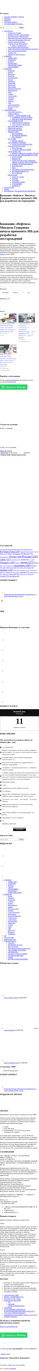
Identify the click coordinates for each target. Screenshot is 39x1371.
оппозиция (33, 570)
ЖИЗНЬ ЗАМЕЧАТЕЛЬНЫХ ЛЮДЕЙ (25, 153)
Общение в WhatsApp (16, 387)
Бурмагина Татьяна (14, 33)
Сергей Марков (16, 559)
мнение (6, 570)
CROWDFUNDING (11, 22)
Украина (7, 562)
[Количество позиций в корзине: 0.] (2, 601)
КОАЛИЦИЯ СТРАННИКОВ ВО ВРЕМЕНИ (20, 191)
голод (4, 785)
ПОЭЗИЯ (15, 180)
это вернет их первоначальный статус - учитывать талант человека (19, 769)
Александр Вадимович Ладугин (19, 40)
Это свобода (6, 791)
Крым (19, 554)
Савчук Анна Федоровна (16, 42)
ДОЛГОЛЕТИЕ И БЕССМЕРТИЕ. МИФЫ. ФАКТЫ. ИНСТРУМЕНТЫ (24, 161)
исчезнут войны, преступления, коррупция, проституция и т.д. (17, 758)
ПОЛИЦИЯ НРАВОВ (19, 135)
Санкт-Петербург (14, 105)
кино (6, 568)
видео (27, 562)
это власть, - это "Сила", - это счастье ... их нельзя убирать (19, 800)
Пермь (10, 108)
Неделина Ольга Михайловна (18, 36)
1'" (3, 809)
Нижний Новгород (14, 89)
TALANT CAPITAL (15, 112)
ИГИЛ (11, 554)
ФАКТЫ (15, 178)
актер (17, 563)
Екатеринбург (13, 78)
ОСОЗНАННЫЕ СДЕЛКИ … (14, 24)
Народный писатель (15, 128)
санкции (25, 572)
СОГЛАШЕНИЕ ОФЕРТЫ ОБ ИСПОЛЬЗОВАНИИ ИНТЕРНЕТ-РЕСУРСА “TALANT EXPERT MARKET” (19, 1311)
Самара (10, 94)
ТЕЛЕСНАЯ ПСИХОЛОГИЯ (22, 144)
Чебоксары (11, 83)
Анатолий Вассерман (15, 549)
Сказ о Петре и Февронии (21, 124)
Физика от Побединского (16, 54)
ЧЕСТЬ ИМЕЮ (17, 133)
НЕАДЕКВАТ (17, 137)
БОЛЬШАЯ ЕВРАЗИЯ (15, 955)
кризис (30, 568)
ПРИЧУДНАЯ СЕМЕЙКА (21, 123)
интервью (22, 565)
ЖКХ (14, 168)
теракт (5, 574)
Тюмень (10, 101)
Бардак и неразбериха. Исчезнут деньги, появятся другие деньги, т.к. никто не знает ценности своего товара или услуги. (19, 752)
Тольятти (11, 98)
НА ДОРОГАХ (17, 173)
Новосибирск (12, 90)
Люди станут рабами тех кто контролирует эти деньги (18, 813)
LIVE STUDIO (9, 187)
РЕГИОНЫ (8, 894)
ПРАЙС (6, 189)
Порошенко (4, 557)
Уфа (9, 103)
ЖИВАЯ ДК (16, 159)
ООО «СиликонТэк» (19, 45)
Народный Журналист (15, 126)
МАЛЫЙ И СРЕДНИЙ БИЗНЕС (23, 169)
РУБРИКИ (7, 880)
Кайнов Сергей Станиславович (19, 35)
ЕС (36, 552)
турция (4, 576)
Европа (4, 554)
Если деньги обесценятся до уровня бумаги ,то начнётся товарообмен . (18, 764)
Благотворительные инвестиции (19, 948)
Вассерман (28, 549)
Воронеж (11, 76)
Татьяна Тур (12, 53)
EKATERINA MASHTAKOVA (18, 47)
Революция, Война (8, 782)
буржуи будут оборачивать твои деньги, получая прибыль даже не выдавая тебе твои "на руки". (18, 795)
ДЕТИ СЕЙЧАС (13, 114)
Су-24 (32, 559)
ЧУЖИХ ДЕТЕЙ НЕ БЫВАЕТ (22, 164)
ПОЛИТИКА (12, 63)
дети (5, 566)
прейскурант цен (10, 939)
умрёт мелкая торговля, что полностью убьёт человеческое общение (17, 805)
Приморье (11, 71)
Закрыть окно (5, 1354)
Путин (15, 556)
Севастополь (12, 96)
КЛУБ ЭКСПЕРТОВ (15, 130)
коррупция (14, 568)
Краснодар (11, 85)
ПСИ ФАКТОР (17, 166)
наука (16, 570)
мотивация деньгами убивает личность (15, 788)
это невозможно (7, 747)
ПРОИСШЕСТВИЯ (15, 65)
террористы (23, 574)
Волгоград (11, 74)
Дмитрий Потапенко (27, 552)
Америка (3, 549)
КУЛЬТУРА (12, 60)
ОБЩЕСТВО (12, 58)
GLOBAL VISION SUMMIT (21, 150)
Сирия (25, 560)
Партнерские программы (12, 1300)
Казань (10, 80)
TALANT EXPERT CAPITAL (14, 17)
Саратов (11, 99)
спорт (33, 572)
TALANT (11, 943)
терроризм (14, 574)
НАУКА (11, 62)
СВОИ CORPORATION (16, 1306)
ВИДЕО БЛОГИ (17, 141)
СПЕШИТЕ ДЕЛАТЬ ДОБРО (22, 117)
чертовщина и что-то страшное (12, 818)
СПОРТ (10, 887)
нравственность (24, 570)
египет (11, 566)
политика (9, 572)
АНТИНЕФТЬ (13, 952)
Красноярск (12, 87)
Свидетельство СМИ (11, 1295)
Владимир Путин (10, 551)
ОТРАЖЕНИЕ (17, 184)
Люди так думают (18, 177)
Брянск (10, 72)
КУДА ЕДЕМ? (17, 157)
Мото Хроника (17, 148)
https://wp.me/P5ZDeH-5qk (9, 1326)
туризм (31, 574)
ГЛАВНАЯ (8, 1308)
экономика (14, 576)
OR (5, 936)
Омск (10, 92)
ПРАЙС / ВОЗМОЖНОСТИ (13, 1297)
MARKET (7, 20)
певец (2, 572)
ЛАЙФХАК (16, 186)
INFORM (7, 18)
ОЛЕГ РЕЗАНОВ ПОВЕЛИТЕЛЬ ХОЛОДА (23, 49)
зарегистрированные (12, 380)
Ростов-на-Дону (13, 107)
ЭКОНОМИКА (13, 67)
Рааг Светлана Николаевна (17, 51)
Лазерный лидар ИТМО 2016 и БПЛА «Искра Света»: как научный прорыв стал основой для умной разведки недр (7, 327)
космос (23, 568)
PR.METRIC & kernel (15, 945)
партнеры (11, 1304)
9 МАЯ (10, 957)
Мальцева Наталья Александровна (20, 38)
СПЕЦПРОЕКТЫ (10, 941)
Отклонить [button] (12, 1368)
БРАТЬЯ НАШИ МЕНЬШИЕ (22, 119)
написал (3, 254)
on (3, 821)
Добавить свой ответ (9, 824)
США (5, 559)
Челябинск (11, 81)
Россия (30, 556)
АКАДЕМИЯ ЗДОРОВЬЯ (17, 950)
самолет (16, 572)
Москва (28, 554)
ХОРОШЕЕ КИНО (18, 182)
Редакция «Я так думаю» (12, 1299)
